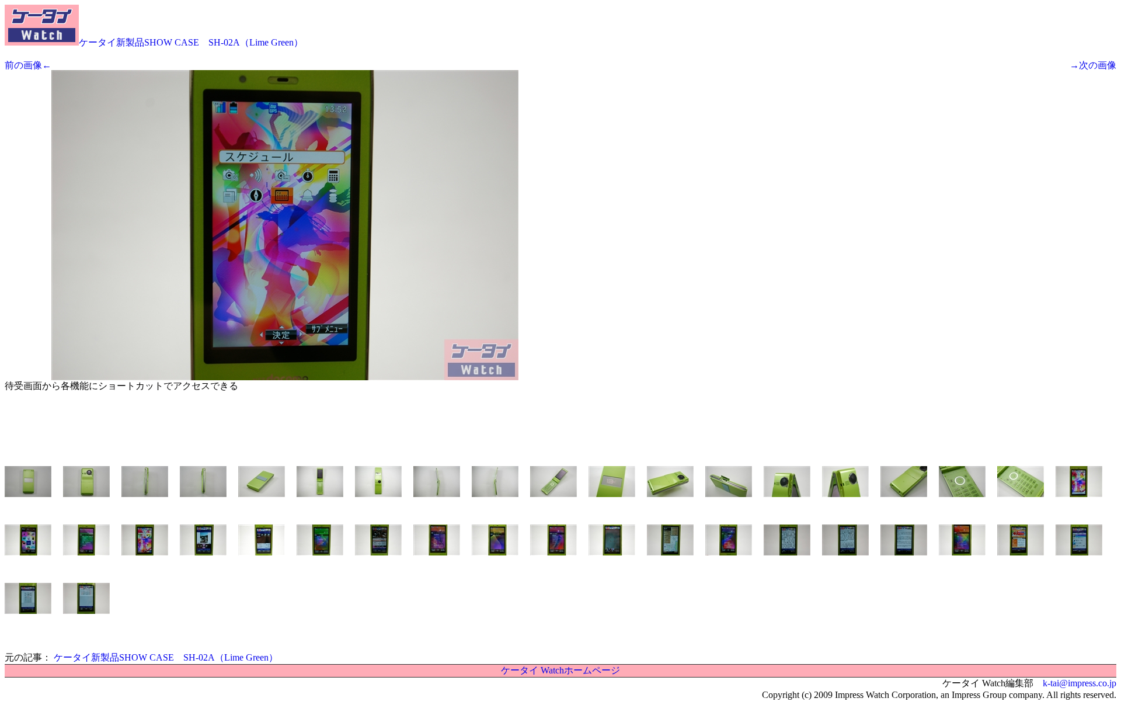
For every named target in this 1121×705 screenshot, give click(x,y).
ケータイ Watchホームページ (560, 670)
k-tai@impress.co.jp (1079, 683)
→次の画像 (1093, 65)
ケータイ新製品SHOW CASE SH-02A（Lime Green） (191, 42)
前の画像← (28, 65)
